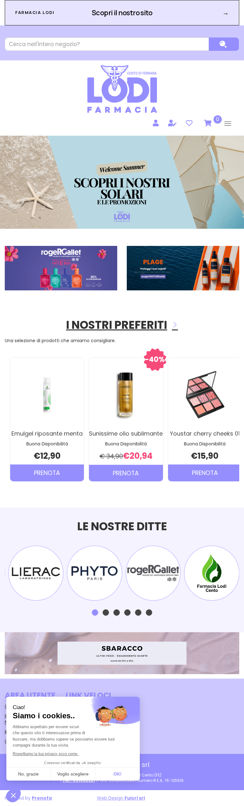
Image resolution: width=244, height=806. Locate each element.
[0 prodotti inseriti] (207, 123)
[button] (95, 612)
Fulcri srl (135, 798)
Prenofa (42, 798)
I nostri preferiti (116, 325)
